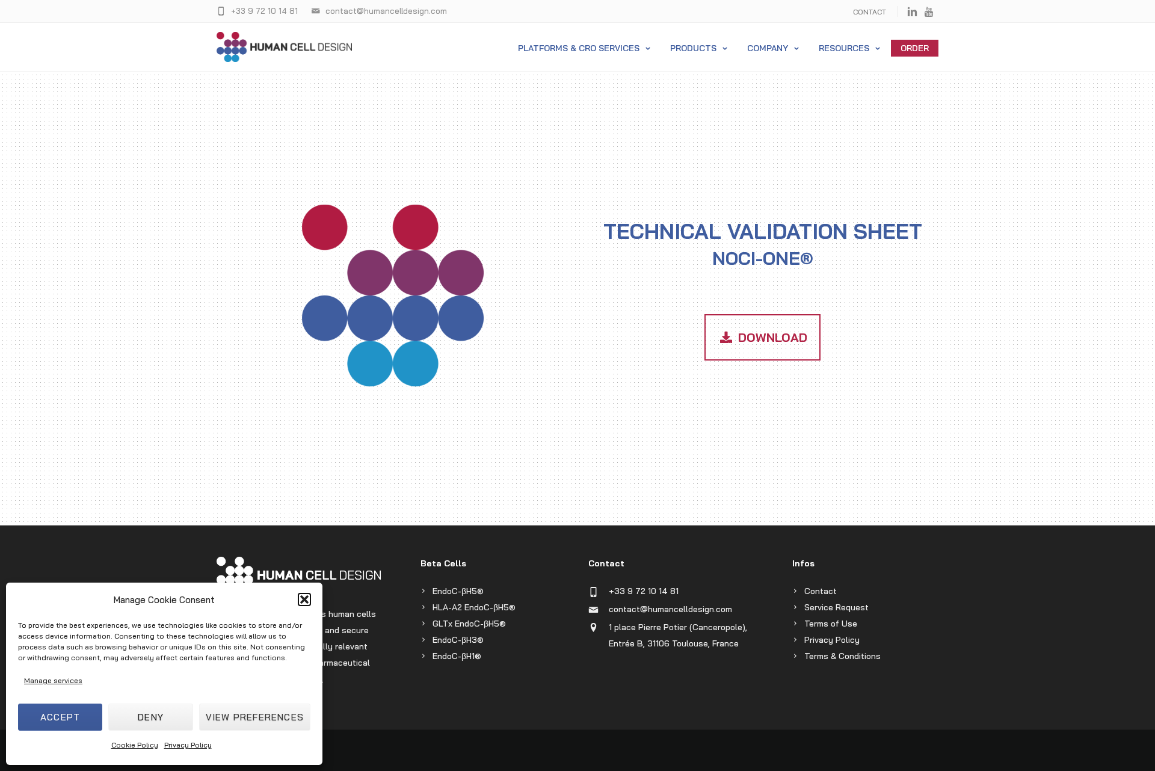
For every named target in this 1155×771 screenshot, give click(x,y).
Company (767, 48)
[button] (304, 599)
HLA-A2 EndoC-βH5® (474, 607)
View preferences (255, 717)
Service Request (836, 607)
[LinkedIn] (912, 12)
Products (693, 48)
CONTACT (869, 11)
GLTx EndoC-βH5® (469, 623)
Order (915, 48)
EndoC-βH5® (458, 591)
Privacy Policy (188, 744)
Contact (820, 591)
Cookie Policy (134, 744)
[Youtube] (929, 12)
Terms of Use (830, 623)
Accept (60, 717)
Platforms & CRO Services (578, 48)
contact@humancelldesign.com (670, 609)
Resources (844, 48)
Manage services (53, 680)
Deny (151, 717)
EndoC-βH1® (457, 656)
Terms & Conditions (842, 656)
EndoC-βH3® (458, 639)
